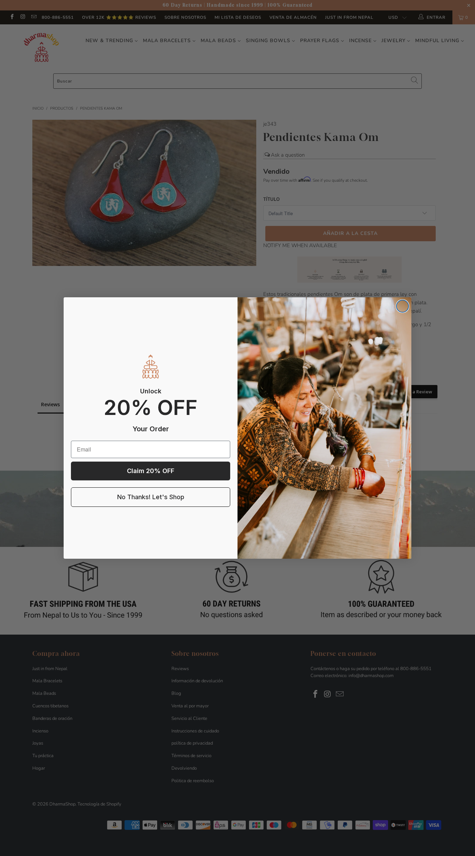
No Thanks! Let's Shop (150, 497)
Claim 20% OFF (150, 470)
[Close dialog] (402, 306)
